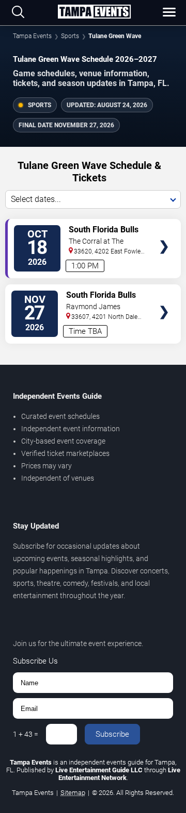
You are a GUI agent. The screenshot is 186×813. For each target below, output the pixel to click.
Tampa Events (32, 36)
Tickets (164, 226)
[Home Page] (94, 12)
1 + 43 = (25, 734)
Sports (70, 36)
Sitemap (72, 793)
